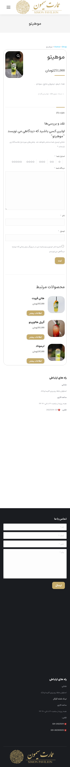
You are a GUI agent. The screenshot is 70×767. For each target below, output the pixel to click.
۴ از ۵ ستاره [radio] (31, 161)
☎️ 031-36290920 (59, 730)
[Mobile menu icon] (8, 7)
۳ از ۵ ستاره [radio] (43, 161)
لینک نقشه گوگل (60, 698)
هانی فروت (38, 298)
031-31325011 (58, 723)
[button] (18, 56)
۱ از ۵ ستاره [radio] (60, 161)
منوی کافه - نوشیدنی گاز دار (47, 93)
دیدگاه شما (59, 168)
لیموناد (40, 346)
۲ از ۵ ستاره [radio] (53, 161)
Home (57, 47)
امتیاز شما (59, 156)
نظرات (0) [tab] (60, 113)
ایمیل (61, 231)
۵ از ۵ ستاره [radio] (18, 161)
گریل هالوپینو (36, 322)
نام (62, 215)
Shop (64, 47)
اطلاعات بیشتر (35, 313)
